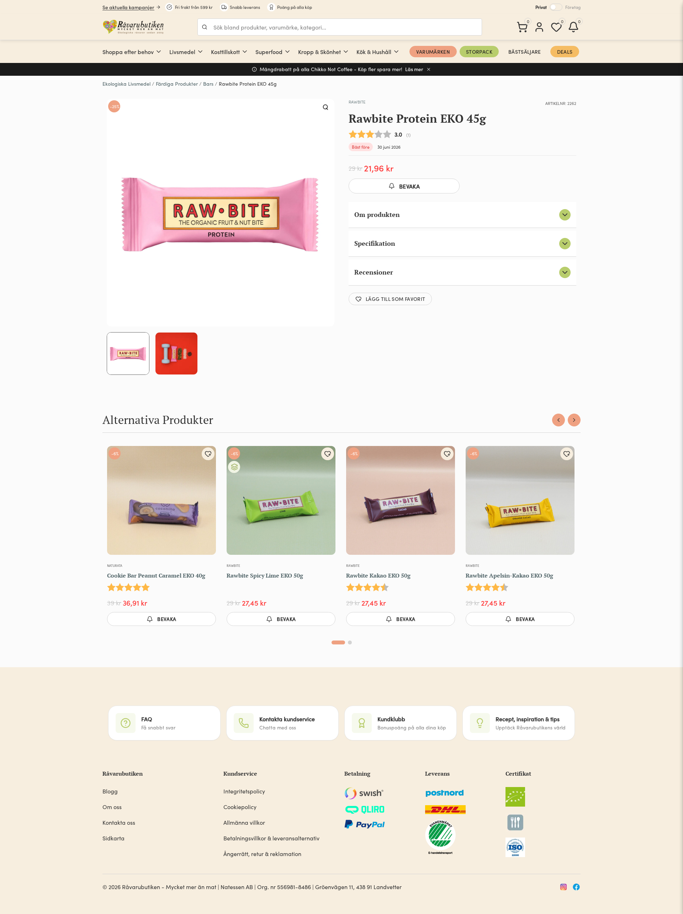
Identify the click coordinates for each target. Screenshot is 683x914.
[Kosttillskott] (244, 51)
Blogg (110, 791)
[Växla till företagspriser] (556, 7)
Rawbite (357, 102)
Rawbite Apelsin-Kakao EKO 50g (509, 575)
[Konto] (539, 27)
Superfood (268, 51)
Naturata (114, 565)
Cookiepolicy (239, 807)
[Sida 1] (338, 642)
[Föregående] (558, 420)
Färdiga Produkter (177, 83)
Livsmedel (182, 51)
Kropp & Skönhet (319, 51)
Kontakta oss (118, 822)
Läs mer (414, 69)
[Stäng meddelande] (428, 69)
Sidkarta (113, 838)
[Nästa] (574, 420)
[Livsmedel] (200, 51)
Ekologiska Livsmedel (126, 83)
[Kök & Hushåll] (396, 51)
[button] (326, 107)
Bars (208, 83)
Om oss (112, 807)
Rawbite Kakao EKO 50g (378, 575)
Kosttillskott (225, 51)
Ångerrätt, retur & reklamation (262, 853)
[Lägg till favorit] (208, 453)
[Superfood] (287, 51)
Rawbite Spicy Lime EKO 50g (265, 575)
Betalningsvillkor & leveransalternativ (271, 838)
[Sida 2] (350, 642)
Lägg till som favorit (395, 298)
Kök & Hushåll (373, 51)
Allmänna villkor (244, 822)
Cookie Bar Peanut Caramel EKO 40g (156, 575)
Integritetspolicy (244, 791)
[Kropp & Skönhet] (345, 51)
